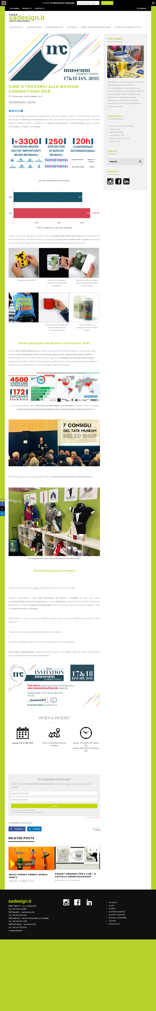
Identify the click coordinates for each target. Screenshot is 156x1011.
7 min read (31, 102)
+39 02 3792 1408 (19, 915)
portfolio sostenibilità (118, 918)
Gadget (113, 129)
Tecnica (72, 27)
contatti (112, 921)
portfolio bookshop (117, 911)
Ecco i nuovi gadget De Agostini (76, 874)
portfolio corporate (117, 915)
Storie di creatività (128, 27)
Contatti (39, 8)
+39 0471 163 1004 (19, 927)
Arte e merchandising (17, 102)
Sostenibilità (54, 27)
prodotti (112, 908)
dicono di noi (114, 924)
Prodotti (27, 8)
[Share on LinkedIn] (2, 513)
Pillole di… (17, 27)
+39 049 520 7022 (19, 921)
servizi (111, 905)
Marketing (35, 27)
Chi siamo (14, 8)
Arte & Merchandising (96, 27)
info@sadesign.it (16, 930)
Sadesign (17, 96)
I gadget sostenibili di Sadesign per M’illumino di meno (30, 876)
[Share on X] (2, 508)
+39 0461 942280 (19, 909)
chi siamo (113, 902)
